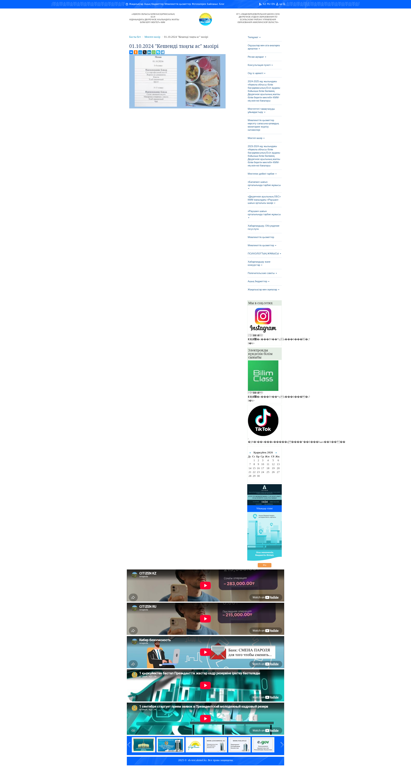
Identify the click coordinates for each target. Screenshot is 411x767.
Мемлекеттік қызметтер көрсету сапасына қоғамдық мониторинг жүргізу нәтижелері (263, 125)
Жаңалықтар (136, 4)
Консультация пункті (259, 65)
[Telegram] (163, 52)
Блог (221, 4)
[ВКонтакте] (131, 52)
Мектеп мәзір (152, 36)
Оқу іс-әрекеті (256, 73)
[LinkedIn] (149, 52)
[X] (145, 52)
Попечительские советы (261, 273)
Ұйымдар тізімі (264, 508)
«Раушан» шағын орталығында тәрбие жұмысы (264, 213)
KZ (264, 4)
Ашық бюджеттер (154, 4)
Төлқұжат (253, 37)
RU (269, 4)
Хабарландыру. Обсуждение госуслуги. (263, 227)
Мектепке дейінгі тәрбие (261, 173)
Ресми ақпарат (256, 56)
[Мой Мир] (140, 52)
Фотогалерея (199, 4)
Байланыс (212, 4)
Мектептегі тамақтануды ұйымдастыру (261, 110)
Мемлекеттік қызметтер (178, 4)
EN (273, 4)
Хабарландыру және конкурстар (259, 263)
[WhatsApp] (154, 52)
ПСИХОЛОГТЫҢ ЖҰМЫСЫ (264, 253)
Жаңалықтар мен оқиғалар (263, 289)
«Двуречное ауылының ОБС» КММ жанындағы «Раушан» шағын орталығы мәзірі (264, 199)
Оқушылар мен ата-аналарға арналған (264, 47)
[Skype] (158, 52)
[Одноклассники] (136, 52)
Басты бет (135, 36)
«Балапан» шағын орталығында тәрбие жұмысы (264, 183)
